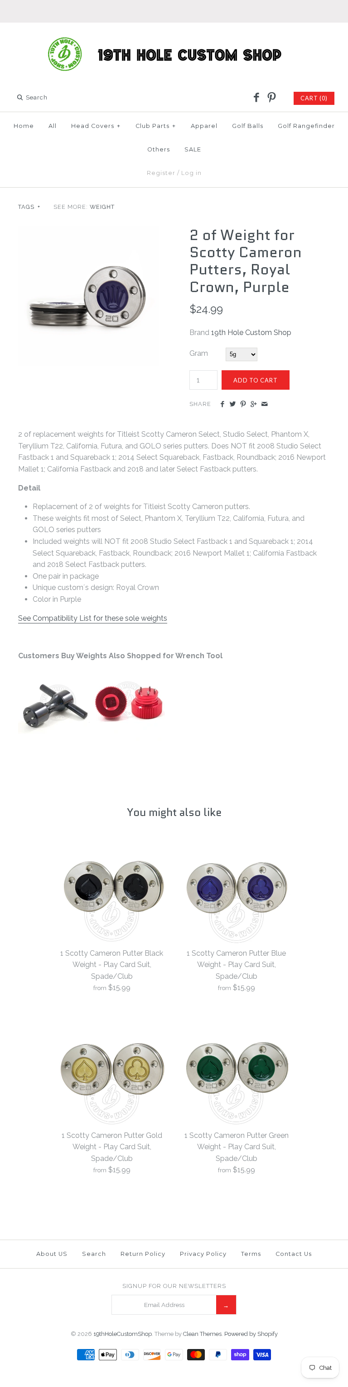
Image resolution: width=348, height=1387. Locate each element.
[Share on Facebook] (222, 405)
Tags (29, 206)
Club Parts (155, 126)
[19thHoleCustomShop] (174, 37)
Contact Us (294, 1253)
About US (52, 1253)
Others (158, 149)
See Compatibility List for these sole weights (92, 618)
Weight (102, 206)
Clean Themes (202, 1333)
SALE (192, 149)
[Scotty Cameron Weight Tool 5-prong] (128, 738)
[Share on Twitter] (232, 405)
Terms (251, 1253)
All (52, 126)
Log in (191, 173)
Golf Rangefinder (306, 126)
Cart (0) (314, 98)
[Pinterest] (271, 98)
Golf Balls (247, 126)
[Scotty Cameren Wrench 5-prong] (54, 738)
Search (94, 1253)
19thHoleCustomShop (122, 1333)
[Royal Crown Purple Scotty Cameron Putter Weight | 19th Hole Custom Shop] (88, 232)
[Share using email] (264, 405)
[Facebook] (256, 98)
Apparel (204, 126)
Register (161, 173)
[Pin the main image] (243, 405)
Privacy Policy (203, 1253)
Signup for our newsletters (174, 1286)
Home (24, 126)
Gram (198, 353)
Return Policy (143, 1253)
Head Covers (96, 126)
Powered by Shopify (251, 1333)
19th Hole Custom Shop (251, 332)
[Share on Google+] (253, 405)
